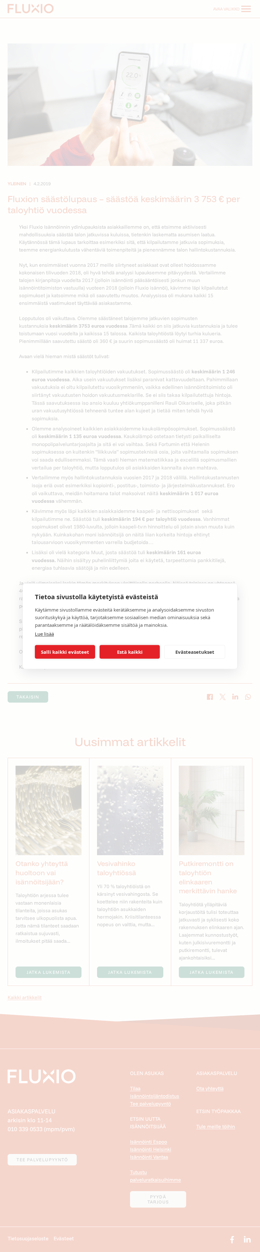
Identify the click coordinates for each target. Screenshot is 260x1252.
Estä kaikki (130, 652)
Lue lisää (44, 633)
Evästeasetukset (194, 652)
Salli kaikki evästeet (65, 652)
